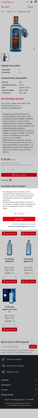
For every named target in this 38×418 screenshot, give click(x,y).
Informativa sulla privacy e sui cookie (23, 224)
